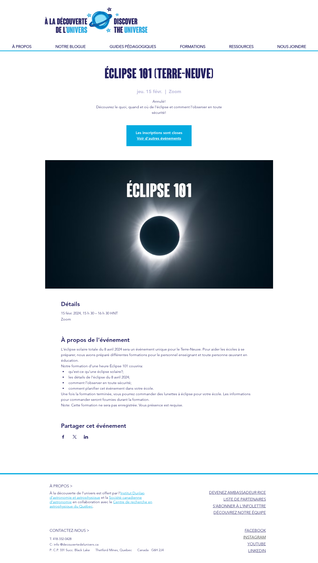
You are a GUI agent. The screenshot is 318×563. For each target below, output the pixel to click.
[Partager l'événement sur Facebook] (63, 437)
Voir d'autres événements (159, 138)
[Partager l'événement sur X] (74, 437)
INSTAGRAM (254, 537)
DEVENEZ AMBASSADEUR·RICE (237, 492)
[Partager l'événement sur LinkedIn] (86, 437)
